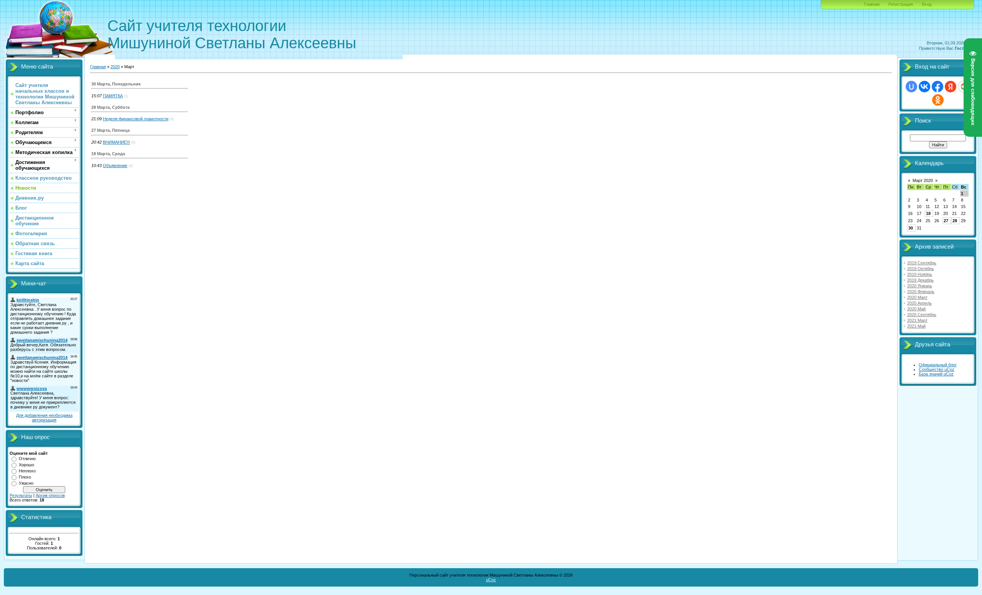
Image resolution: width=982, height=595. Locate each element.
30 (910, 228)
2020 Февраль (920, 291)
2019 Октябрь (920, 268)
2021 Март (917, 320)
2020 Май (916, 309)
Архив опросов (50, 495)
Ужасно (26, 483)
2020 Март (917, 297)
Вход (926, 4)
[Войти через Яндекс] (950, 86)
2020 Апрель (919, 303)
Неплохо (27, 471)
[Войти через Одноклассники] (938, 100)
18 (928, 213)
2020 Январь (919, 286)
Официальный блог (938, 364)
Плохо (25, 477)
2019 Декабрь (920, 280)
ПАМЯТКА (113, 95)
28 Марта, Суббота (110, 107)
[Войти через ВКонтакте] (924, 86)
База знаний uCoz (936, 374)
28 (954, 220)
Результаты (21, 495)
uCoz (491, 579)
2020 (115, 66)
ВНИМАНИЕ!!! (116, 142)
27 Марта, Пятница (110, 130)
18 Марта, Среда (108, 153)
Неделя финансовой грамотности (135, 118)
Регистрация (900, 4)
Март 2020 (923, 180)
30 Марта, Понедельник (116, 84)
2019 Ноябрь (919, 274)
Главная (872, 4)
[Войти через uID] (911, 86)
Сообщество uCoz (936, 369)
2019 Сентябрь (921, 263)
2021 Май (916, 326)
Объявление (115, 165)
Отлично (27, 458)
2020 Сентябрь (921, 314)
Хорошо (26, 464)
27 (946, 220)
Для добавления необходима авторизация (44, 417)
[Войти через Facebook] (937, 86)
